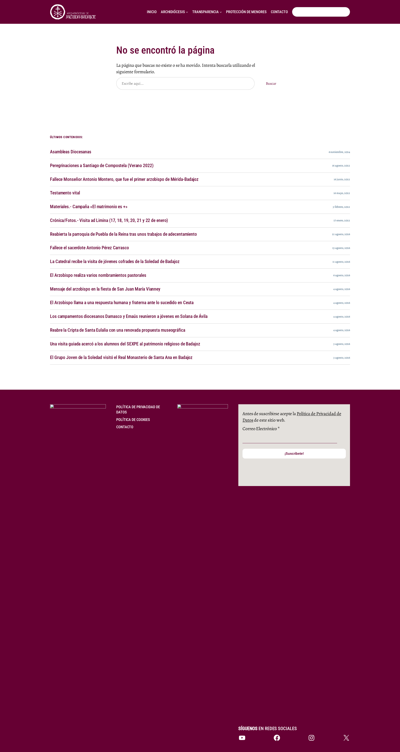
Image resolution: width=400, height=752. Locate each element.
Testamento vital (65, 192)
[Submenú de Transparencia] (221, 12)
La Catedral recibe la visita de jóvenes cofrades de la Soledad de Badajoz (115, 261)
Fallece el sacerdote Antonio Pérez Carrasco (89, 247)
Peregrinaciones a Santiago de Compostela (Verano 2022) (102, 165)
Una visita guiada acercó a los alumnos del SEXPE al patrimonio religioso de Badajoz (125, 343)
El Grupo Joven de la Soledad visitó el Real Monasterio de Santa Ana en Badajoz (121, 357)
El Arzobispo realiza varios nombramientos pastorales (98, 275)
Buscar (271, 83)
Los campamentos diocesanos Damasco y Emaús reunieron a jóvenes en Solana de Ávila (129, 316)
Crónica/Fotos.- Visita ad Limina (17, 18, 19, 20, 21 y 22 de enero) (109, 220)
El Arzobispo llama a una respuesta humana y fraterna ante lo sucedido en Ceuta (122, 302)
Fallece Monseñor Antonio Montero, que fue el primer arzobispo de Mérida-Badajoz (124, 179)
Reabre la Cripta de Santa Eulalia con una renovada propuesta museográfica (117, 330)
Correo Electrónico (261, 429)
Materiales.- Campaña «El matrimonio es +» (89, 206)
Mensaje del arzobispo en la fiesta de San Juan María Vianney (105, 289)
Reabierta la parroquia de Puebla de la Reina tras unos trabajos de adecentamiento (123, 234)
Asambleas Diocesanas (70, 151)
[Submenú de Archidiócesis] (187, 12)
